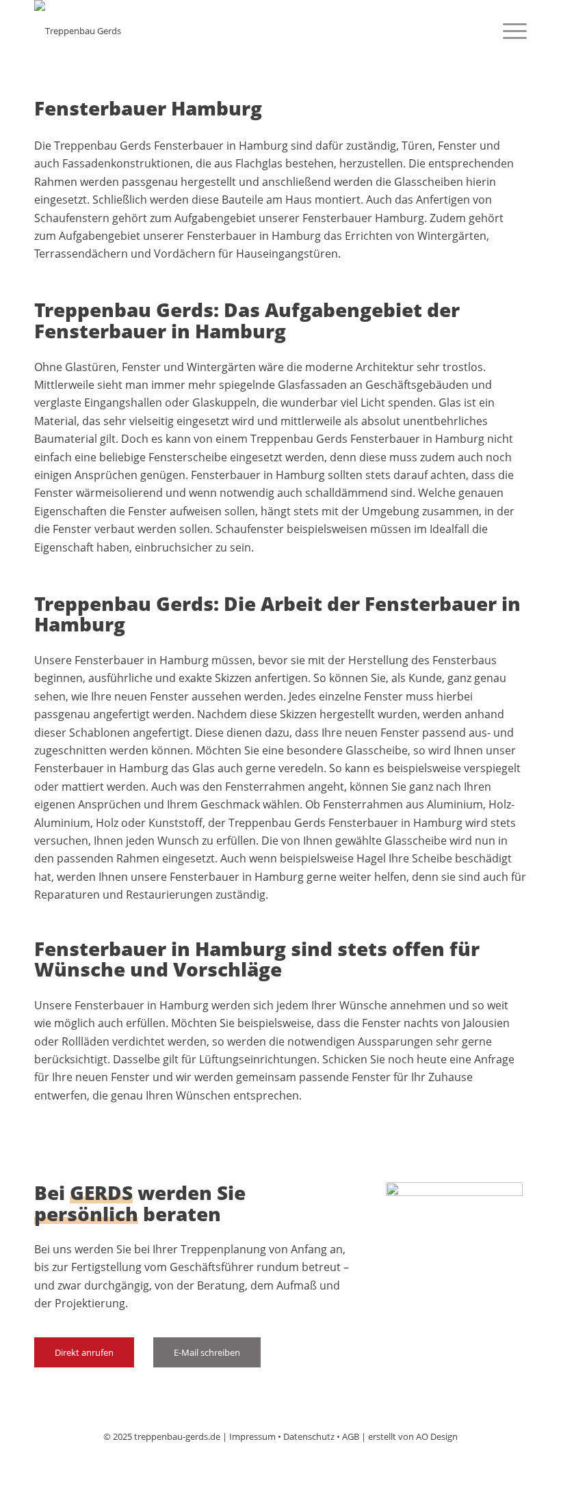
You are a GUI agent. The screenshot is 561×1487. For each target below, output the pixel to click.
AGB (350, 1436)
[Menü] (508, 31)
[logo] (77, 31)
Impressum (252, 1436)
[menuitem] (508, 31)
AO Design (437, 1436)
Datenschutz (309, 1436)
